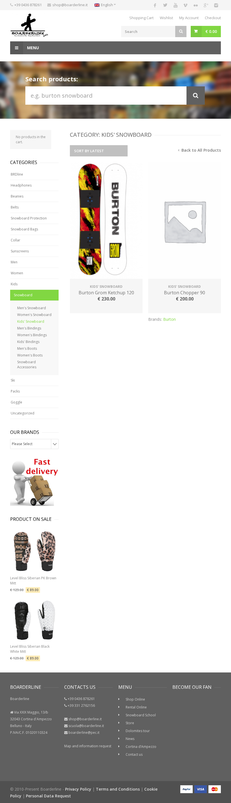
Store (130, 723)
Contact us (134, 754)
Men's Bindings (29, 328)
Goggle (16, 402)
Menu (32, 47)
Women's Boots (30, 355)
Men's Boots (27, 348)
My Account (189, 17)
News (130, 738)
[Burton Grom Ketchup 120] (106, 221)
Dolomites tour (138, 730)
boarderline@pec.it (83, 732)
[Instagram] (216, 5)
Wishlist (166, 17)
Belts (15, 207)
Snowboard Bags (24, 229)
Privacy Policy (78, 789)
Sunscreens (20, 251)
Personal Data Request (48, 795)
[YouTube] (175, 5)
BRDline (17, 174)
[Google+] (206, 5)
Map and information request (87, 746)
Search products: (51, 78)
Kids (14, 284)
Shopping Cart (141, 17)
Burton (169, 319)
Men (14, 262)
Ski (13, 380)
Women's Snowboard (34, 314)
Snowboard (23, 295)
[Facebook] (155, 5)
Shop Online (135, 699)
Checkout (213, 17)
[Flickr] (195, 5)
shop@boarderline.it (70, 4)
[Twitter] (165, 5)
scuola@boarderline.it (86, 725)
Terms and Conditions (118, 789)
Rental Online (136, 707)
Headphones (21, 185)
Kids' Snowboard (30, 321)
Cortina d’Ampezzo (141, 746)
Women (17, 273)
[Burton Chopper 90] (184, 221)
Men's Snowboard (31, 308)
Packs (15, 391)
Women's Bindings (32, 335)
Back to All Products (200, 150)
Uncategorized (22, 413)
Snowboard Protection (29, 218)
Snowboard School (141, 715)
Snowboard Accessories (26, 364)
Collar (15, 240)
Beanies (17, 196)
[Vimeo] (185, 5)
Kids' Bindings (28, 341)
